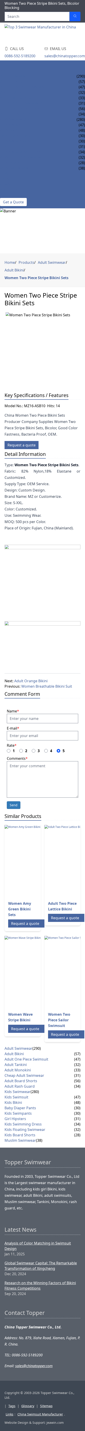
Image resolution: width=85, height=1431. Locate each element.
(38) (39, 1140)
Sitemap (46, 1406)
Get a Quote (13, 202)
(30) (77, 1107)
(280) (81, 119)
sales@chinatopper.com (64, 55)
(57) (77, 1053)
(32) (77, 1064)
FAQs (4, 179)
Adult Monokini (16, 97)
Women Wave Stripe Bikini (20, 1017)
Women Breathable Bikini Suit (46, 686)
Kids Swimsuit (13, 124)
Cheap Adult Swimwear (22, 103)
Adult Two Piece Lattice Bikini (62, 906)
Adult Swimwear (16, 76)
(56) (77, 1080)
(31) (77, 1075)
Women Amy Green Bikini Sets (19, 909)
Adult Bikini (11, 81)
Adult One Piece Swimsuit (25, 87)
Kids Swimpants (15, 141)
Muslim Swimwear (17, 168)
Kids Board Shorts (18, 162)
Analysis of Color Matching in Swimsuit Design (38, 1246)
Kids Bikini (10, 130)
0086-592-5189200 (20, 55)
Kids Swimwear (14, 119)
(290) (81, 76)
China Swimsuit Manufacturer (40, 1414)
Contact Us (11, 195)
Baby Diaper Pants (17, 135)
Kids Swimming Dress (20, 151)
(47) (77, 1059)
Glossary (27, 1406)
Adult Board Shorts (20, 108)
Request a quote (21, 445)
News (5, 184)
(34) (77, 1086)
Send (13, 805)
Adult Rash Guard (17, 114)
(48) (77, 1102)
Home (5, 65)
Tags (11, 1406)
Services (8, 173)
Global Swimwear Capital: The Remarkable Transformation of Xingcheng (41, 1266)
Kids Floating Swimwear (23, 157)
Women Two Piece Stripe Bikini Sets (36, 277)
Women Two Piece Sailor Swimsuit (59, 1020)
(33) (77, 1070)
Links (9, 1414)
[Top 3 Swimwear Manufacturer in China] (41, 33)
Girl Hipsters (12, 146)
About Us (9, 189)
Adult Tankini (13, 92)
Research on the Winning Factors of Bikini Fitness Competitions (40, 1285)
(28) (77, 1134)
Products (9, 70)
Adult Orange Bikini (31, 680)
